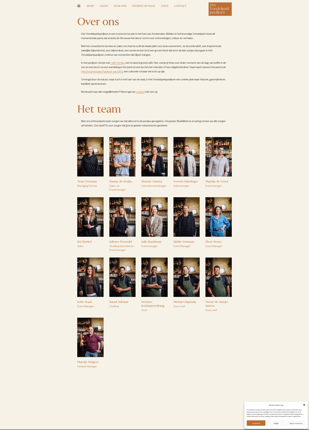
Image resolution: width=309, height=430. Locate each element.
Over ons (120, 5)
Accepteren (256, 423)
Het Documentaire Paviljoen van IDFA (102, 71)
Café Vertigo (117, 62)
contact (140, 91)
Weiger (276, 423)
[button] (304, 405)
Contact (180, 5)
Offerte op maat (143, 5)
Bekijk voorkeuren (296, 423)
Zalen (104, 5)
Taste (165, 5)
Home (90, 5)
